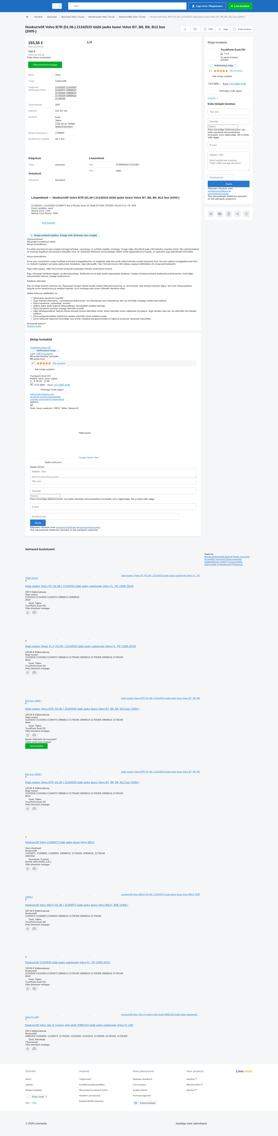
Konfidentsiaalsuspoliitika (92, 1084)
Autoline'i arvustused (89, 1095)
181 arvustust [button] (59, 363)
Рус (34, 1103)
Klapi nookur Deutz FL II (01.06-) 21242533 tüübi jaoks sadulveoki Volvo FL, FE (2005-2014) (80, 646)
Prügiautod (237, 564)
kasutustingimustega (89, 527)
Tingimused (85, 1079)
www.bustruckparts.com (42, 394)
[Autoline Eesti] (37, 6)
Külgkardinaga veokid (215, 562)
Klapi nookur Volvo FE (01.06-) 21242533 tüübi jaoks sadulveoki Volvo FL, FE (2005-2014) (79, 586)
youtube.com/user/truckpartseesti (47, 399)
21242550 (71, 87)
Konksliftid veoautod (215, 559)
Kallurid (229, 556)
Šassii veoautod (234, 559)
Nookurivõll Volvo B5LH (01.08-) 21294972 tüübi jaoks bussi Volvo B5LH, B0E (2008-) (76, 905)
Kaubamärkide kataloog (91, 1101)
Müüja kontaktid (34, 1090)
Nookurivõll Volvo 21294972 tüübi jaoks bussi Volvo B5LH (59, 842)
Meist (28, 1079)
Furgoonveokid (234, 562)
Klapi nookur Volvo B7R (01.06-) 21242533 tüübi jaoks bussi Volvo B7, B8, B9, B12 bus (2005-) (82, 708)
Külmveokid (210, 564)
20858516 (71, 95)
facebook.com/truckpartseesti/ (45, 396)
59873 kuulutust (44, 353)
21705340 (60, 93)
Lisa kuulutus (36, 746)
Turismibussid (224, 564)
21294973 (60, 90)
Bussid (208, 556)
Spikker (29, 1084)
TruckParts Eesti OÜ (40, 347)
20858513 (71, 90)
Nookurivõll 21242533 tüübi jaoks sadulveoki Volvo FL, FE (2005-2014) (67, 962)
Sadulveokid (218, 556)
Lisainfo (212, 98)
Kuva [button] (50, 385)
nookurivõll (60, 81)
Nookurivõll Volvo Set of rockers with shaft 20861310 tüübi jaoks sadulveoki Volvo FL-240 (79, 1025)
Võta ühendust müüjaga (45, 64)
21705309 (60, 95)
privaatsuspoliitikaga (66, 527)
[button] (185, 29)
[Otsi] (71, 6)
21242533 (60, 87)
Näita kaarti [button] (85, 433)
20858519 (71, 93)
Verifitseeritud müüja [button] (46, 350)
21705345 (60, 98)
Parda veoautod (241, 556)
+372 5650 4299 (61, 385)
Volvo (58, 75)
